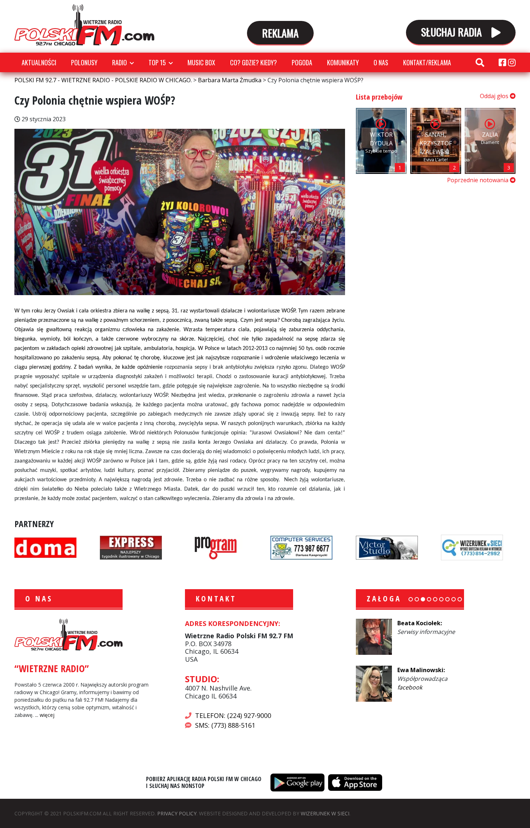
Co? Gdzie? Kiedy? (253, 62)
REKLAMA (280, 32)
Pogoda (302, 62)
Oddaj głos (495, 96)
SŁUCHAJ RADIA (452, 31)
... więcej (44, 714)
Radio (119, 62)
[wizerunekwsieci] (472, 547)
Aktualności (39, 62)
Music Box (201, 62)
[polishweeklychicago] (216, 547)
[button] (410, 599)
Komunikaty (343, 62)
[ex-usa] (131, 547)
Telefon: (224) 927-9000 (233, 715)
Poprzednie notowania (478, 180)
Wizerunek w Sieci (325, 813)
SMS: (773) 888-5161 (225, 725)
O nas (381, 62)
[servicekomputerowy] (301, 547)
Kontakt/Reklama (427, 62)
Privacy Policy (176, 813)
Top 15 (157, 62)
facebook (409, 687)
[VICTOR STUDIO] (387, 547)
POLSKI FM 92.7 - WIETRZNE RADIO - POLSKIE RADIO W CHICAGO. (84, 24)
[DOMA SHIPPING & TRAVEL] (45, 547)
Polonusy (84, 62)
